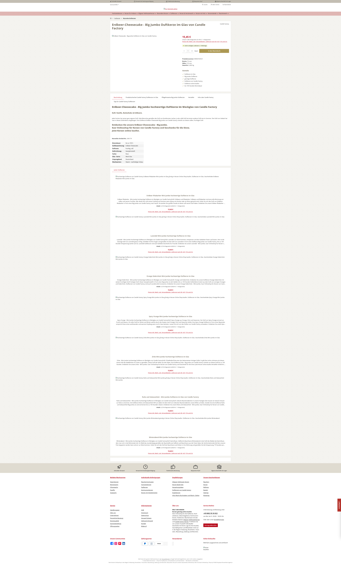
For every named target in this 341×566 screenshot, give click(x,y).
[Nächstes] (227, 315)
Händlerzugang (114, 510)
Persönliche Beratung (116, 518)
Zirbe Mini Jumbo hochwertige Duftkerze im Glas (170, 357)
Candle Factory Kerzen (182, 522)
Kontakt (143, 523)
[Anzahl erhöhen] (192, 51)
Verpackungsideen (177, 487)
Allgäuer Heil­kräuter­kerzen (191, 520)
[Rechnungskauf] (151, 544)
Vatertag (205, 493)
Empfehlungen (177, 478)
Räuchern (206, 482)
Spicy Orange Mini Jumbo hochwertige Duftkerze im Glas (170, 316)
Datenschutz (145, 515)
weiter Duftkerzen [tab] (119, 170)
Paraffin (112, 490)
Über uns (113, 513)
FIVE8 (214, 562)
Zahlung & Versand (147, 521)
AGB (142, 510)
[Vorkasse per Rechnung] (159, 544)
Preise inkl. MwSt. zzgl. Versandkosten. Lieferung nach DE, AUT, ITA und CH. (204, 41)
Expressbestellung (115, 523)
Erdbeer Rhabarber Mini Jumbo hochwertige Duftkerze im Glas (170, 196)
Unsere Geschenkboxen (211, 478)
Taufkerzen (144, 487)
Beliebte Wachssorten (117, 478)
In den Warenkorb (214, 51)
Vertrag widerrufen (211, 525)
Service (112, 506)
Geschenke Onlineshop (188, 562)
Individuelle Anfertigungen (150, 478)
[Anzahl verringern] (184, 51)
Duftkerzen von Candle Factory (181, 490)
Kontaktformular (219, 519)
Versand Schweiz (146, 518)
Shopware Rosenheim (222, 562)
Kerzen (205, 485)
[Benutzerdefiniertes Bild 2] (173, 544)
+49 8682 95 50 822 (210, 513)
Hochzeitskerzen (146, 485)
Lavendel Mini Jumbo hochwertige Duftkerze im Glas (171, 236)
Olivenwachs (114, 487)
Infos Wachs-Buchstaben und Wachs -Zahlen (185, 495)
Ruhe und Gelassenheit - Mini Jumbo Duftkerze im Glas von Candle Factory (170, 397)
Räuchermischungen (147, 482)
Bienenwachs (114, 485)
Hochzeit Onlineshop (202, 562)
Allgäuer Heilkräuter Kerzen (180, 482)
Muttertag (206, 495)
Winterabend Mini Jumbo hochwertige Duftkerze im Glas (170, 437)
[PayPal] (145, 544)
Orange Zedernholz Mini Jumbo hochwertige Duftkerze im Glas (170, 276)
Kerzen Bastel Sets (177, 485)
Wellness (206, 487)
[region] (145, 54)
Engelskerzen (176, 493)
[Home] (111, 18)
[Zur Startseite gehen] (170, 9)
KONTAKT (339, 505)
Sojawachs (113, 493)
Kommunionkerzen (147, 490)
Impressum (144, 513)
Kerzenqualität (114, 521)
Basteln (205, 490)
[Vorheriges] (113, 315)
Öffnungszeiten (114, 526)
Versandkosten (166, 559)
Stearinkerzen (114, 482)
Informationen (146, 506)
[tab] (118, 97)
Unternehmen (114, 515)
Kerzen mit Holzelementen (149, 493)
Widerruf (144, 526)
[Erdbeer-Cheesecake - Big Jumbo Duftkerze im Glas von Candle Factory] (145, 54)
